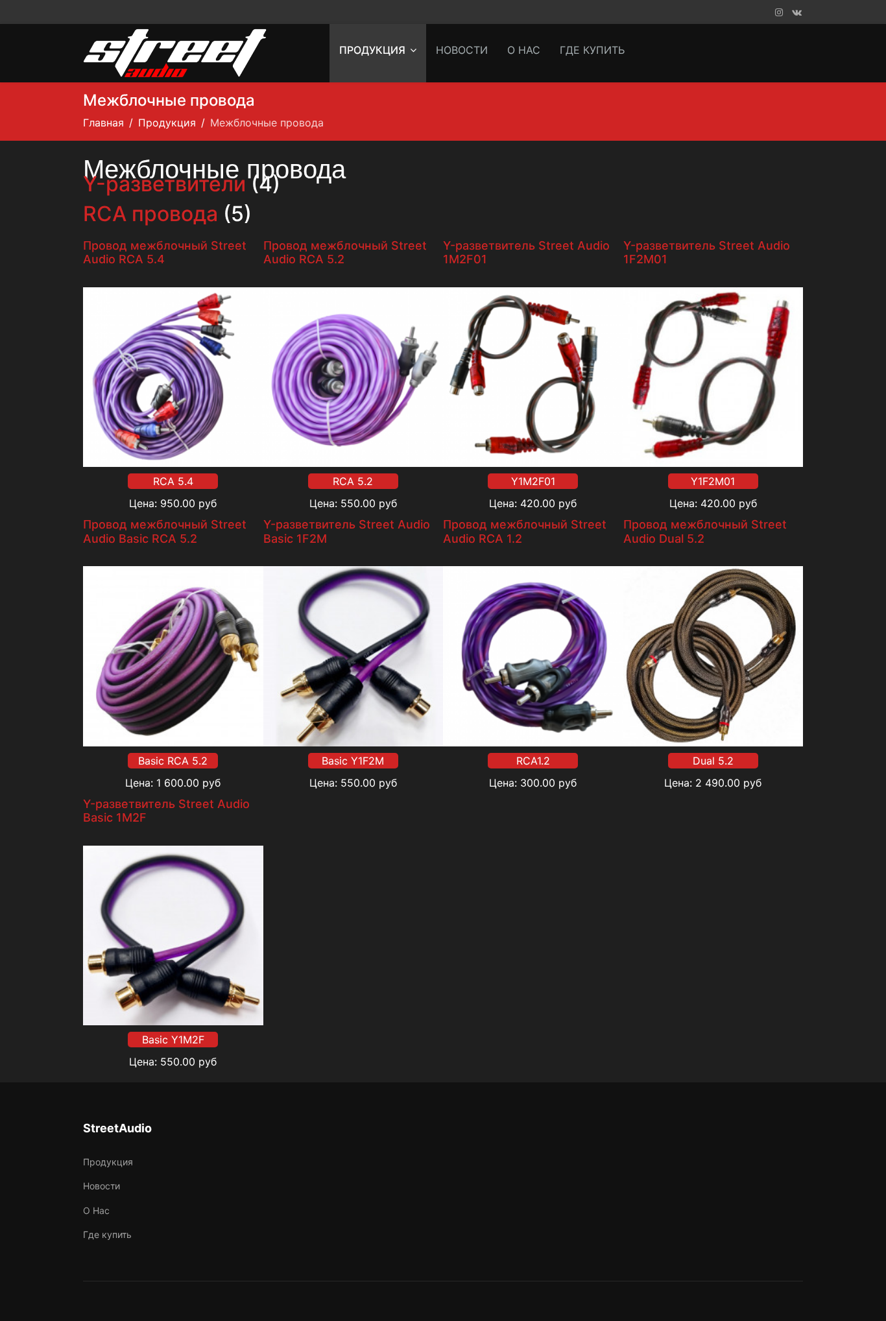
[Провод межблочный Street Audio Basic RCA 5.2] (173, 656)
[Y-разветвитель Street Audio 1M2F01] (533, 377)
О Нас (523, 49)
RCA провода (150, 213)
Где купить (592, 49)
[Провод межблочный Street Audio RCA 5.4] (173, 377)
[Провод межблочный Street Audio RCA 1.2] (533, 656)
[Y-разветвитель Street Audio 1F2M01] (713, 377)
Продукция (372, 49)
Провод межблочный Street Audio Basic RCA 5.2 (164, 531)
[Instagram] (779, 12)
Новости (462, 49)
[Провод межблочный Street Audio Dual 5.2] (713, 656)
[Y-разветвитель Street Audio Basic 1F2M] (353, 656)
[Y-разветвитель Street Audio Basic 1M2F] (173, 936)
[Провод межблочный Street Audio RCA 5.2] (353, 377)
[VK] (797, 12)
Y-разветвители (164, 183)
